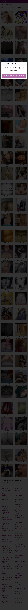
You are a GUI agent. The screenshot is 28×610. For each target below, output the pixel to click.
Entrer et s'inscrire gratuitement (14, 75)
